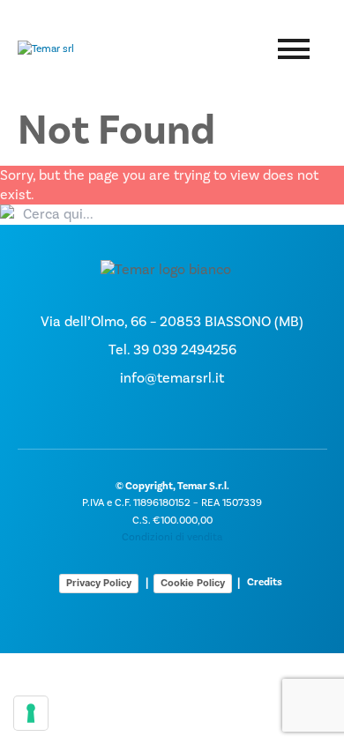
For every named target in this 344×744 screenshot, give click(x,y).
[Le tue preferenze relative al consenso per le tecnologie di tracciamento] (31, 713)
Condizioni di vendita (172, 537)
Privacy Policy (98, 583)
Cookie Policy (193, 583)
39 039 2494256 (184, 350)
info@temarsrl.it (172, 378)
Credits (264, 582)
